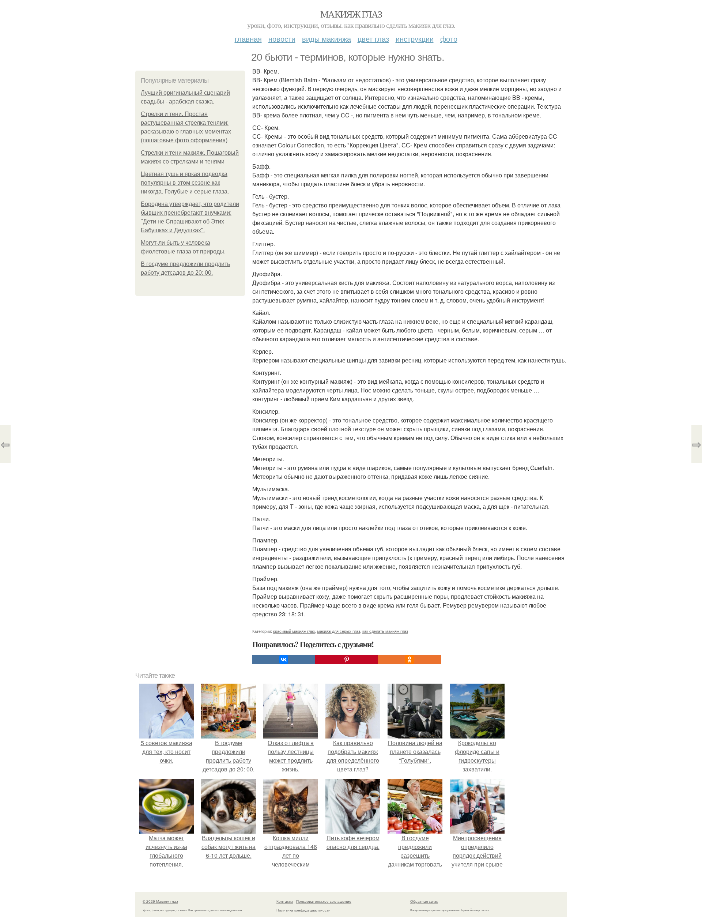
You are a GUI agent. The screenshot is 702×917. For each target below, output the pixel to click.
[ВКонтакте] (283, 659)
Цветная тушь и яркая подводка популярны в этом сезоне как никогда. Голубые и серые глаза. (185, 183)
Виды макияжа (326, 38)
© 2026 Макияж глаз (160, 901)
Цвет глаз (373, 38)
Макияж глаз (351, 14)
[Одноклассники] (409, 659)
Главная (248, 38)
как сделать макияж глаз (385, 631)
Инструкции (415, 38)
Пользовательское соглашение (323, 901)
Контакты (284, 901)
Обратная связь (424, 901)
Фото (448, 38)
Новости (281, 38)
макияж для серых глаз (338, 631)
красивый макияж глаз (294, 631)
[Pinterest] (346, 659)
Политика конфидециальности (303, 910)
